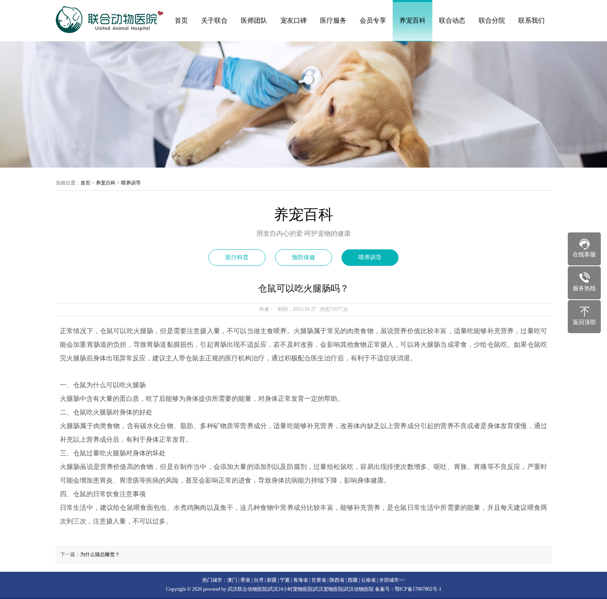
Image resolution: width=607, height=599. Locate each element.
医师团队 (254, 20)
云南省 (368, 580)
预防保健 (303, 257)
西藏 (353, 580)
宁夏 (285, 580)
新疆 (272, 580)
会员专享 (373, 20)
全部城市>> (392, 580)
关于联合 (214, 20)
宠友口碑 (293, 20)
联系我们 (531, 20)
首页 (181, 20)
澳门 (232, 580)
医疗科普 (237, 257)
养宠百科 (412, 20)
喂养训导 (131, 183)
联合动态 (452, 20)
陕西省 (337, 580)
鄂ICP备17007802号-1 (418, 589)
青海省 (300, 580)
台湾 (258, 580)
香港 (245, 580)
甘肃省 (318, 580)
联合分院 (492, 20)
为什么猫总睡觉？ (100, 554)
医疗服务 (333, 20)
